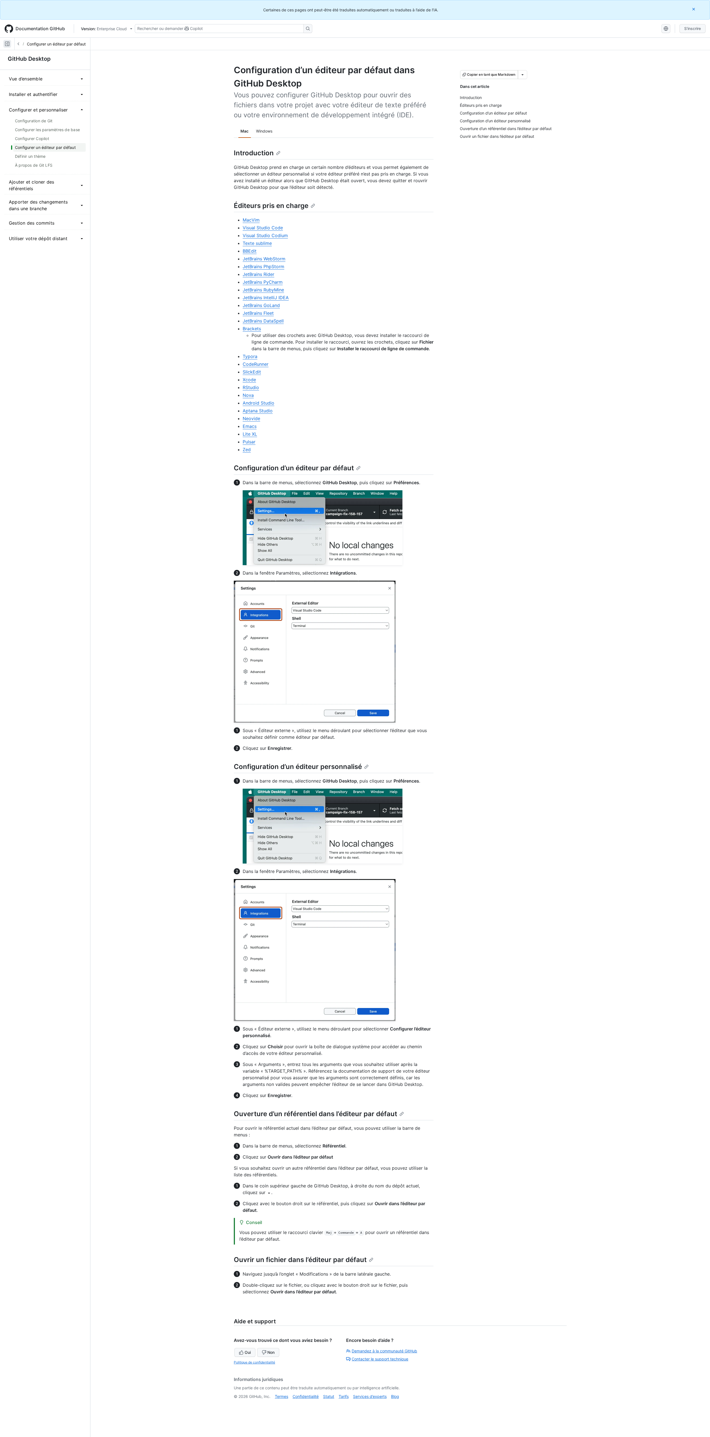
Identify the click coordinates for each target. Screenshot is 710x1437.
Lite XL (250, 434)
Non (271, 1352)
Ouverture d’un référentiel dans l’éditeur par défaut (315, 1114)
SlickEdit (252, 372)
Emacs (250, 426)
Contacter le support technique (380, 1359)
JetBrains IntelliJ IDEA (266, 297)
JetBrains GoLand (261, 305)
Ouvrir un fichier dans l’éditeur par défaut (300, 1260)
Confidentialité (306, 1396)
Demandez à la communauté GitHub (384, 1351)
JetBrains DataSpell (263, 321)
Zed (247, 449)
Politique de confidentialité (254, 1362)
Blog (395, 1396)
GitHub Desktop (29, 58)
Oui (248, 1352)
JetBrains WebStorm (264, 258)
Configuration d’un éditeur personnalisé (298, 767)
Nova (248, 395)
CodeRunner (255, 364)
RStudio (251, 387)
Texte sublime (257, 243)
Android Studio (258, 403)
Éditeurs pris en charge (271, 206)
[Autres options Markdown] (522, 74)
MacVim (251, 220)
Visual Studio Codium (265, 235)
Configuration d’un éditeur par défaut (294, 468)
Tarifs (344, 1396)
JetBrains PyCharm (263, 282)
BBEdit (250, 251)
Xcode (249, 379)
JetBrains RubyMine (263, 290)
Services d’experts (370, 1396)
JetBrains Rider (258, 274)
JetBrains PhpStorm (263, 266)
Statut (328, 1396)
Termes (281, 1396)
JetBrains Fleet (258, 313)
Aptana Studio (258, 410)
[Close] (694, 9)
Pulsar (249, 442)
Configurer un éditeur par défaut (56, 44)
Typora (250, 356)
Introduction (254, 153)
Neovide (251, 418)
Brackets (252, 328)
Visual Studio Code (263, 227)
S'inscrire (692, 28)
